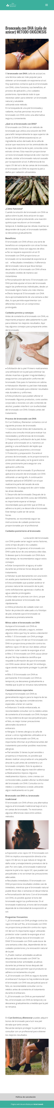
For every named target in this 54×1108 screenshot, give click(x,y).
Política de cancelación (26, 1097)
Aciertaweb (38, 1104)
